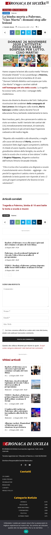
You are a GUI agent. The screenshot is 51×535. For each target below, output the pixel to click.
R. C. (6, 376)
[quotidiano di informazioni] (25, 444)
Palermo (13, 13)
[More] (45, 32)
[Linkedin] (34, 32)
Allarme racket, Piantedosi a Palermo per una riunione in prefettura (17, 425)
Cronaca (7, 10)
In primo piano (20, 10)
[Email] (39, 32)
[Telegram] (23, 32)
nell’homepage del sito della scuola (19, 87)
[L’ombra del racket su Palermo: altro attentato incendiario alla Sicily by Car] (35, 412)
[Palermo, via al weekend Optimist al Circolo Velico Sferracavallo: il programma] (35, 384)
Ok (26, 531)
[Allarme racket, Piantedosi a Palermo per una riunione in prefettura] (35, 426)
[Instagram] (25, 465)
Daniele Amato (9, 27)
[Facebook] (12, 32)
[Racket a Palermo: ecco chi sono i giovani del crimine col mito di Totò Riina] (35, 370)
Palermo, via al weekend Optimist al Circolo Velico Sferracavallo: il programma (21, 255)
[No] (48, 527)
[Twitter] (28, 32)
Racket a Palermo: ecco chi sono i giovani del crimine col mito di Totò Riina (24, 244)
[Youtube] (29, 465)
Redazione (8, 390)
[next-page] (10, 275)
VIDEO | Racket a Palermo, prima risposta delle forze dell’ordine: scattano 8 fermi (24, 267)
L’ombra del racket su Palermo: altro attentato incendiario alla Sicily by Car (16, 412)
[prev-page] (6, 275)
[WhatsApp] (17, 32)
